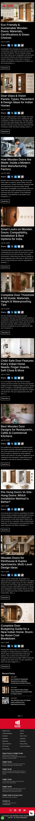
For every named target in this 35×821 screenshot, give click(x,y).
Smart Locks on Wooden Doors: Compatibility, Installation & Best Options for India (16, 234)
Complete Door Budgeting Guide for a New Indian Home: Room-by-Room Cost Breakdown (17, 632)
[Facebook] (15, 810)
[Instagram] (10, 810)
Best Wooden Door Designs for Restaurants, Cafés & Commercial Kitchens (17, 431)
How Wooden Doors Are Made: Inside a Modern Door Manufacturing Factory (16, 164)
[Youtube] (24, 810)
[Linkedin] (20, 810)
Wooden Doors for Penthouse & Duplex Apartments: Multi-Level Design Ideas (16, 562)
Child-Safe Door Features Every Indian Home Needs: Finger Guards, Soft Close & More (17, 365)
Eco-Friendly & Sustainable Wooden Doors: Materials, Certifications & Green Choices (15, 31)
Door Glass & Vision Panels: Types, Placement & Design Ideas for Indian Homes (17, 100)
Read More (5, 68)
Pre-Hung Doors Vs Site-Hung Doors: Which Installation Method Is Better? (17, 496)
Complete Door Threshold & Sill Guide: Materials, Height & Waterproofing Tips (17, 299)
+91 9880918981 (6, 804)
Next (20, 716)
